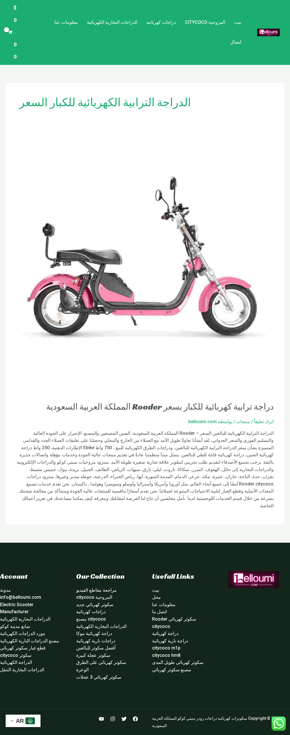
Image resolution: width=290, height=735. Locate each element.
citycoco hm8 (166, 655)
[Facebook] (135, 718)
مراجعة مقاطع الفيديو (96, 590)
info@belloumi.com (20, 597)
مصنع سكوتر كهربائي (171, 669)
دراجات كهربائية (161, 22)
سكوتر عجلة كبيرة (93, 655)
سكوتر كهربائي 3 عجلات (98, 677)
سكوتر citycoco (15, 655)
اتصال (235, 42)
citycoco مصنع (91, 619)
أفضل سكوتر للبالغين (96, 648)
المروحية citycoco (205, 22)
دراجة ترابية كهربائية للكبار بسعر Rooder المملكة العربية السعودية (160, 406)
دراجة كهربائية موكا (94, 633)
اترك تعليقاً (264, 421)
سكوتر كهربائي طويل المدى (177, 662)
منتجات (243, 421)
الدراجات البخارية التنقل (22, 669)
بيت (237, 22)
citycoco (161, 626)
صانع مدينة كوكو (15, 626)
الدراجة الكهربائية (16, 662)
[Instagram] (112, 718)
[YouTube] (101, 718)
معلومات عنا (66, 22)
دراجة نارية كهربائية (170, 641)
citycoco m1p (166, 648)
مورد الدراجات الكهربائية (22, 633)
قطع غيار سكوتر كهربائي (23, 648)
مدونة (5, 590)
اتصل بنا (159, 611)
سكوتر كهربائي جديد (94, 604)
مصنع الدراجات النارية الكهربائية (29, 641)
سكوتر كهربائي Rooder (174, 619)
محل (156, 597)
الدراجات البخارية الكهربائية (112, 22)
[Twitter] (124, 718)
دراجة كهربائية (165, 633)
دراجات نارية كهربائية (95, 641)
